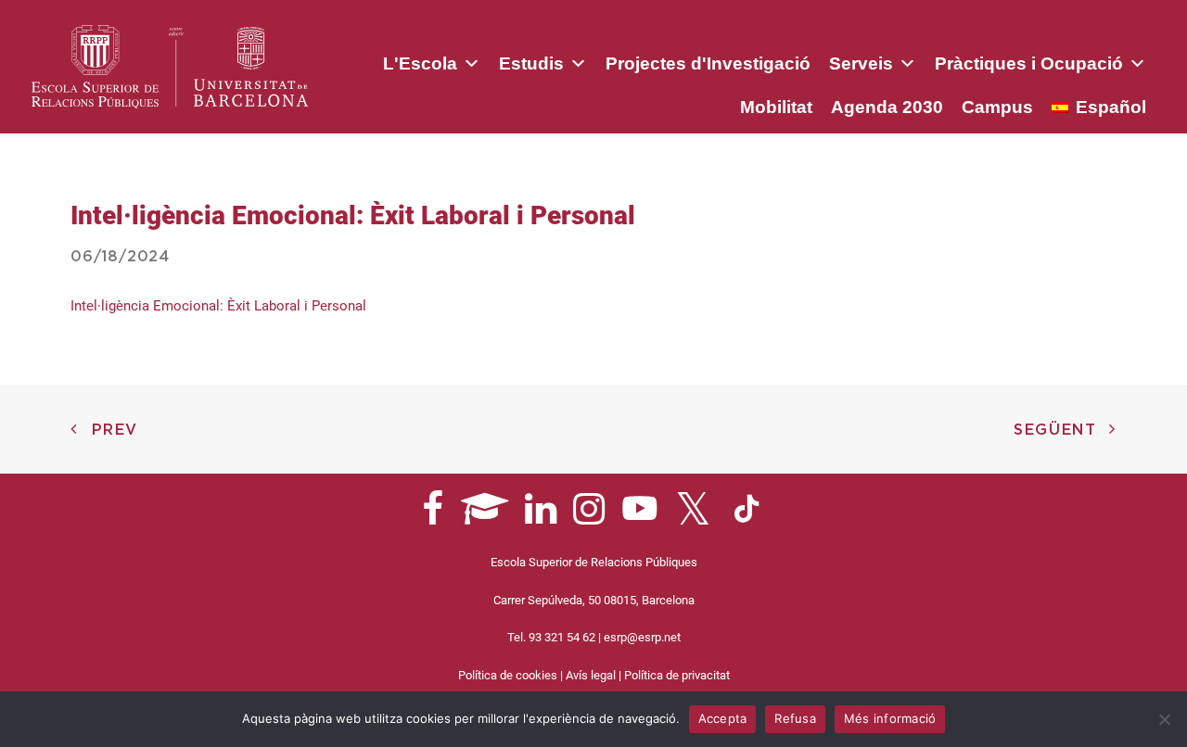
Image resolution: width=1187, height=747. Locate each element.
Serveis (861, 63)
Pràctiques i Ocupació (1029, 63)
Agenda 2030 (887, 107)
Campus (997, 107)
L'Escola (420, 63)
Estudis (531, 63)
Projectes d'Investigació (708, 63)
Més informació (890, 718)
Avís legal (591, 675)
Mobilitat (776, 107)
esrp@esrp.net (642, 637)
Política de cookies (507, 675)
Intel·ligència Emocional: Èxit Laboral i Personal (218, 306)
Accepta (722, 718)
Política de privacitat (677, 675)
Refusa (795, 718)
